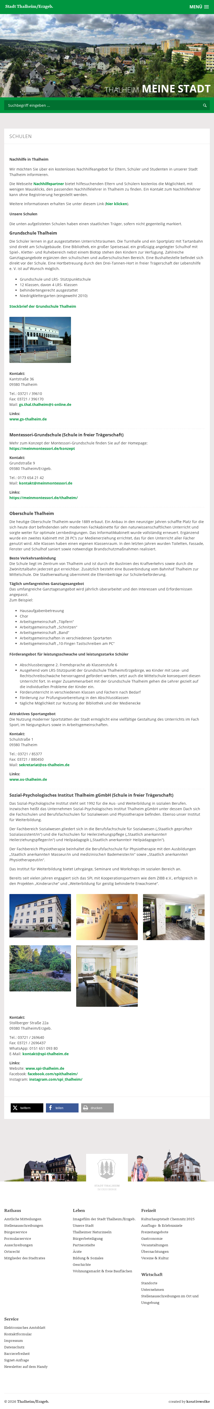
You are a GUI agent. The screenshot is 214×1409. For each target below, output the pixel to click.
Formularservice (17, 1238)
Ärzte (77, 1251)
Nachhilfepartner (48, 183)
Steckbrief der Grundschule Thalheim (42, 306)
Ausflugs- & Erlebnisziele (161, 1225)
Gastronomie (152, 1238)
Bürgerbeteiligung (88, 1238)
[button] (27, 1107)
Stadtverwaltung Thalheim (107, 1175)
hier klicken (116, 203)
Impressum (13, 1340)
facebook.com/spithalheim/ (53, 1073)
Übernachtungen (155, 1251)
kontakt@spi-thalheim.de (45, 1053)
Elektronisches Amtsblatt (24, 1327)
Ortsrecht (12, 1251)
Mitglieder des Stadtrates (24, 1258)
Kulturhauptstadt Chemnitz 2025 (168, 1219)
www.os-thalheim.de (28, 779)
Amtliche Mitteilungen (22, 1219)
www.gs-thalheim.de (28, 419)
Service (11, 1318)
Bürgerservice (15, 1232)
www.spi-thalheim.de (45, 1068)
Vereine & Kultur (155, 1258)
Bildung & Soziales (88, 1258)
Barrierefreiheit (17, 1353)
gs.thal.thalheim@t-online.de (45, 404)
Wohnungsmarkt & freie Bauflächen (102, 1271)
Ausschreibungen (18, 1245)
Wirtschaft (152, 1274)
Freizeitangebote (154, 1232)
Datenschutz (14, 1347)
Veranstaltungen (154, 1245)
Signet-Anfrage (16, 1360)
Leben (79, 1210)
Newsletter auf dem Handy (25, 1366)
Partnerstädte (84, 1245)
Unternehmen (152, 1289)
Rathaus (12, 1210)
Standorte (149, 1283)
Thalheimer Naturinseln (92, 1232)
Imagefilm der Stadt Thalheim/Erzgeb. (104, 1219)
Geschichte (82, 1264)
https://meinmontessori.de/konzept (42, 448)
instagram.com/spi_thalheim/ (55, 1079)
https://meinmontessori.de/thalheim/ (43, 497)
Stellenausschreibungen (23, 1225)
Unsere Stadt (83, 1225)
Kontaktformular (18, 1334)
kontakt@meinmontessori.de (45, 483)
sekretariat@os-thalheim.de (44, 764)
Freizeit (148, 1210)
